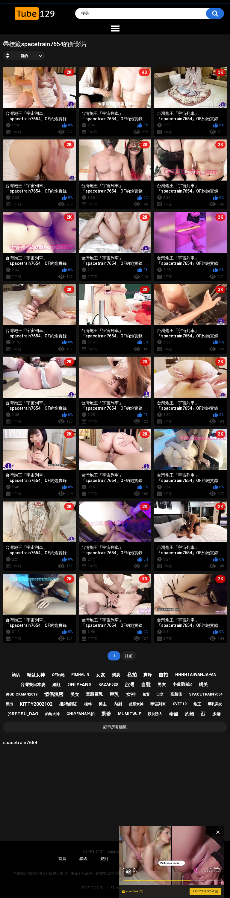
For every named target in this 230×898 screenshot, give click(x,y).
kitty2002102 (36, 704)
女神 (131, 694)
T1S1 (99, 851)
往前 (129, 656)
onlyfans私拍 (80, 713)
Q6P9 (87, 851)
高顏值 (176, 694)
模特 (88, 704)
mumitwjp (129, 713)
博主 (103, 704)
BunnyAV (115, 851)
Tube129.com (111, 888)
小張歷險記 (182, 684)
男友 (162, 684)
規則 (104, 858)
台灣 (129, 684)
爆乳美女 (215, 704)
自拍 (163, 675)
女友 (100, 675)
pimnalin (80, 674)
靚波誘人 (155, 714)
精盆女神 (36, 675)
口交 (160, 694)
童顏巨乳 (94, 694)
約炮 (189, 714)
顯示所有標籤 (115, 727)
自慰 (146, 684)
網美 (203, 684)
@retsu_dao (22, 714)
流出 (9, 704)
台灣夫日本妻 (33, 684)
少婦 (216, 713)
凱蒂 (106, 714)
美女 (74, 694)
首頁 (62, 858)
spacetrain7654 (206, 694)
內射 (118, 704)
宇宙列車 (158, 704)
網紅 (56, 684)
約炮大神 (52, 714)
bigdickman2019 (21, 694)
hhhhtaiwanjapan (196, 674)
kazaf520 (108, 684)
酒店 (16, 674)
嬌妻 (116, 674)
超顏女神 (136, 704)
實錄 (147, 674)
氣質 (146, 694)
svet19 (180, 704)
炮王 (197, 704)
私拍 (132, 675)
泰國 (173, 714)
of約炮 (58, 674)
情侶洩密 (53, 694)
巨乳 (114, 694)
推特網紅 (68, 704)
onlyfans (79, 684)
